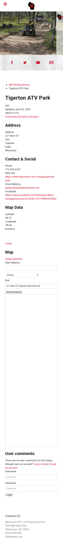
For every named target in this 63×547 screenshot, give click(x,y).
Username (10, 471)
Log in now (40, 464)
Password (10, 483)
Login (9, 495)
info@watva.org (13, 536)
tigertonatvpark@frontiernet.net (22, 188)
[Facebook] (11, 62)
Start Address (12, 262)
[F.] (31, 6)
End (7, 280)
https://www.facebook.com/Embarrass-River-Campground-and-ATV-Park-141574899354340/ (31, 197)
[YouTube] (38, 62)
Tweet (8, 243)
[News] (51, 62)
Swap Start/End (13, 259)
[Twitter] (24, 62)
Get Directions (14, 292)
